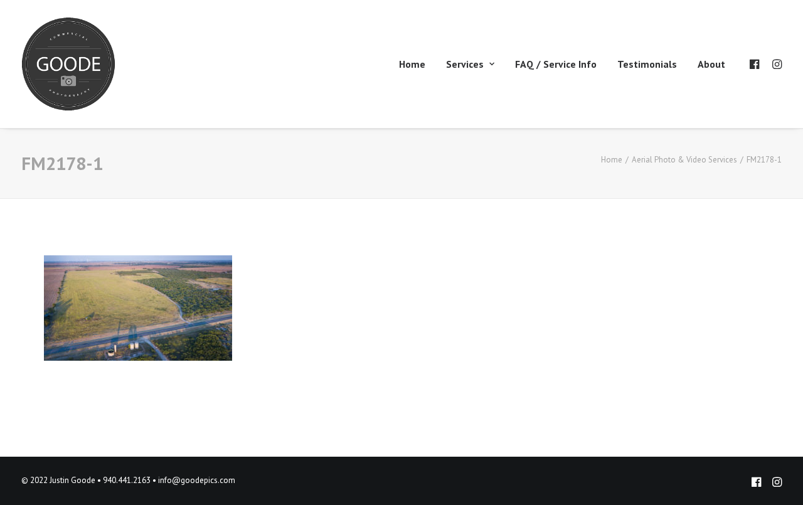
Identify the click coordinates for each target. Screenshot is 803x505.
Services (465, 64)
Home (412, 64)
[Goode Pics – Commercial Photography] (68, 64)
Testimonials (647, 64)
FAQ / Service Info (556, 64)
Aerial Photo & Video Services (684, 159)
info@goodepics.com (196, 480)
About (711, 64)
